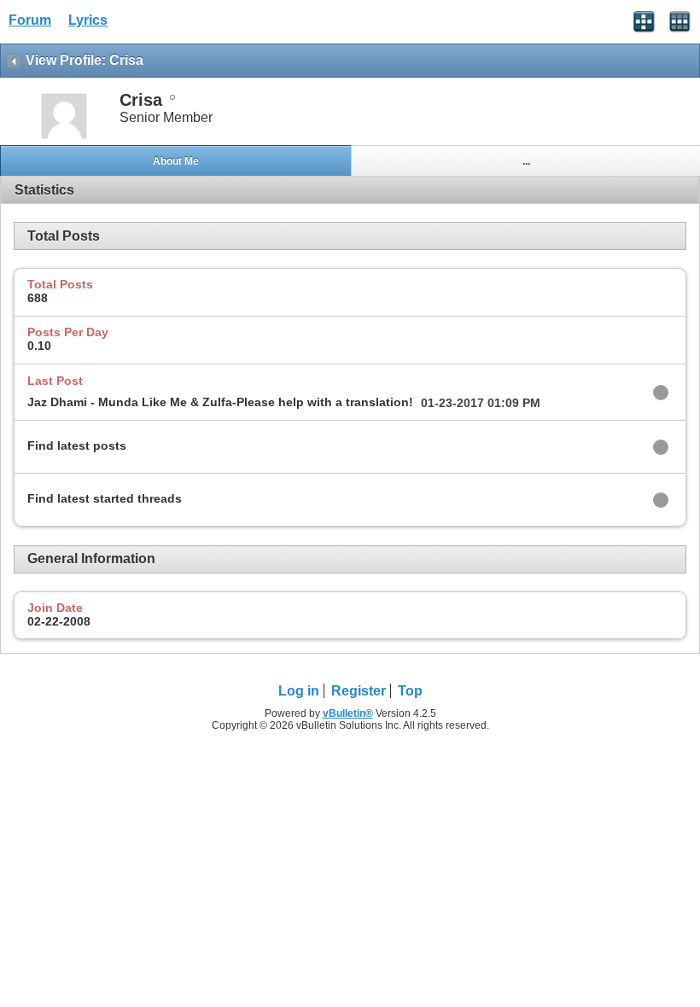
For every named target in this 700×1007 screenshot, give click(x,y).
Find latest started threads (104, 498)
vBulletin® (348, 713)
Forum (30, 20)
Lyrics (88, 20)
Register (358, 691)
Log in (298, 691)
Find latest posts (76, 445)
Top (410, 691)
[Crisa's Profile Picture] (64, 137)
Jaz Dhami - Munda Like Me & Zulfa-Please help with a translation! (220, 402)
